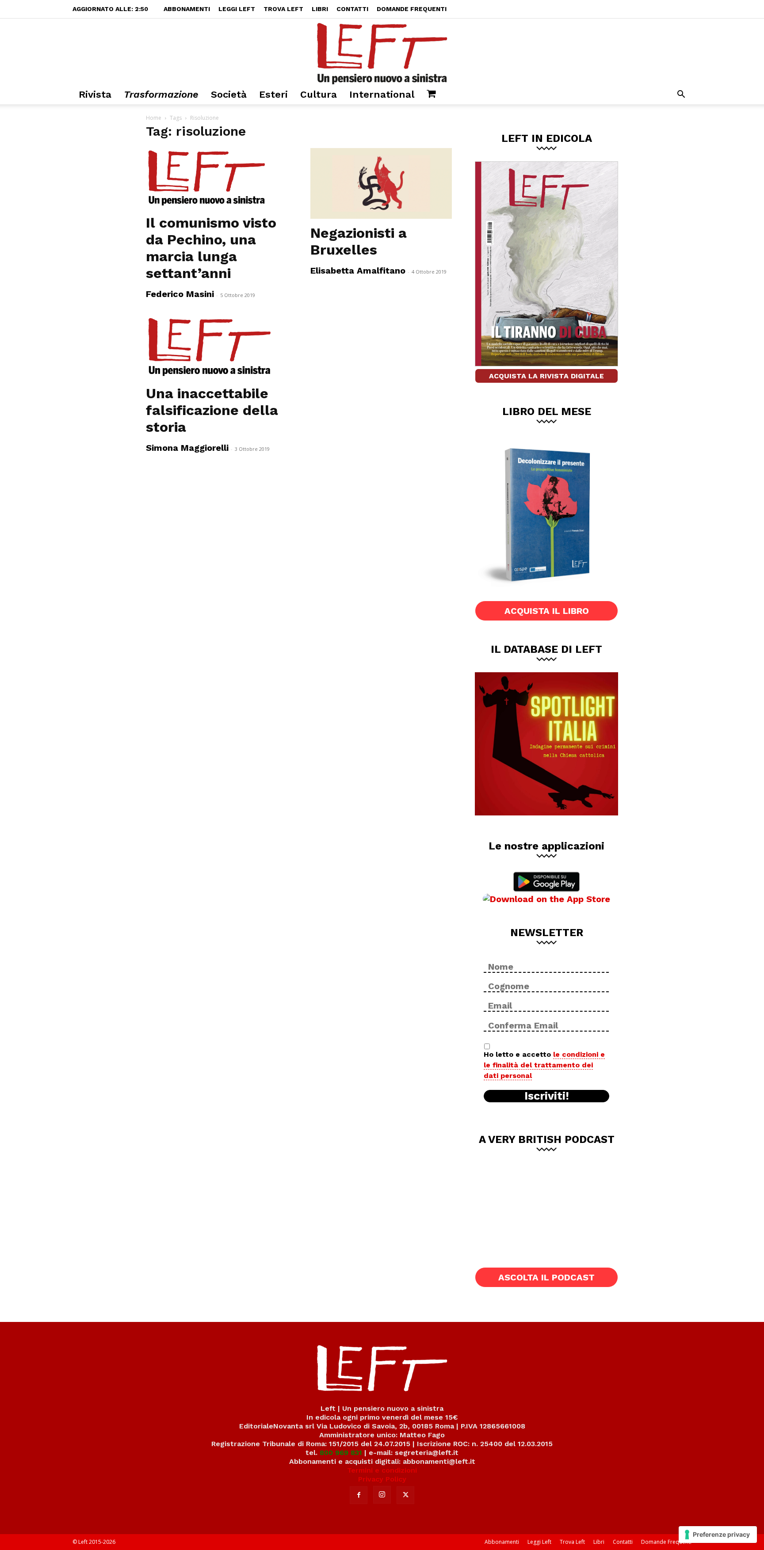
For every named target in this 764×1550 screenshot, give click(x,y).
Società (229, 94)
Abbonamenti (187, 8)
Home (153, 118)
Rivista (95, 94)
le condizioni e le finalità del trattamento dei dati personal (544, 1065)
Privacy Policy (382, 1479)
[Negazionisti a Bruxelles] (382, 183)
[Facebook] (358, 1495)
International (381, 94)
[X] (405, 1495)
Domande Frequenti (412, 8)
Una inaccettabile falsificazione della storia (212, 410)
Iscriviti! (546, 1096)
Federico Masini (180, 294)
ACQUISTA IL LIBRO (546, 611)
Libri (320, 8)
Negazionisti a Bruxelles (358, 241)
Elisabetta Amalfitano (357, 270)
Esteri (273, 94)
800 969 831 (341, 1452)
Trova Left (283, 8)
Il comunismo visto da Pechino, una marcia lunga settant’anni (211, 248)
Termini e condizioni (382, 1470)
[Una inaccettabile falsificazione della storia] (217, 347)
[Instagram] (382, 1495)
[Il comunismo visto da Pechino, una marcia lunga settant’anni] (217, 178)
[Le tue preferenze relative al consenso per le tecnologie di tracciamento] (718, 1534)
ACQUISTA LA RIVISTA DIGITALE (546, 376)
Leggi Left (236, 8)
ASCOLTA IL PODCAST (546, 1277)
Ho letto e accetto (544, 1065)
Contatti (352, 8)
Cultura (318, 94)
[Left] (382, 52)
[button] (680, 95)
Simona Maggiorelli (187, 447)
